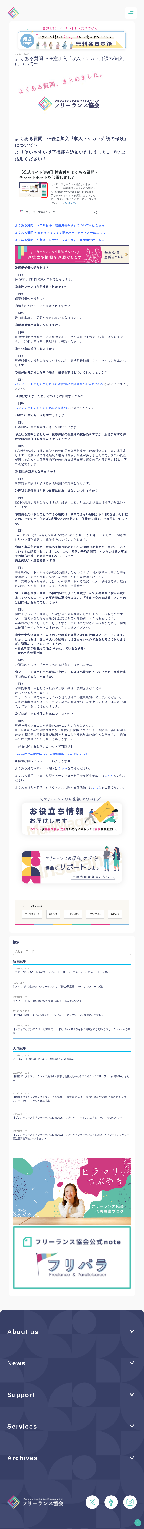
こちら (62, 768)
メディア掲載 (95, 914)
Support (21, 1395)
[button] (137, 1522)
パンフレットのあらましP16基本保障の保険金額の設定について (59, 384)
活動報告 (53, 914)
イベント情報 (73, 914)
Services (22, 1426)
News (16, 1363)
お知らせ (115, 914)
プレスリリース (32, 914)
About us (23, 1331)
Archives (22, 1458)
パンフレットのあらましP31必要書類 (41, 407)
